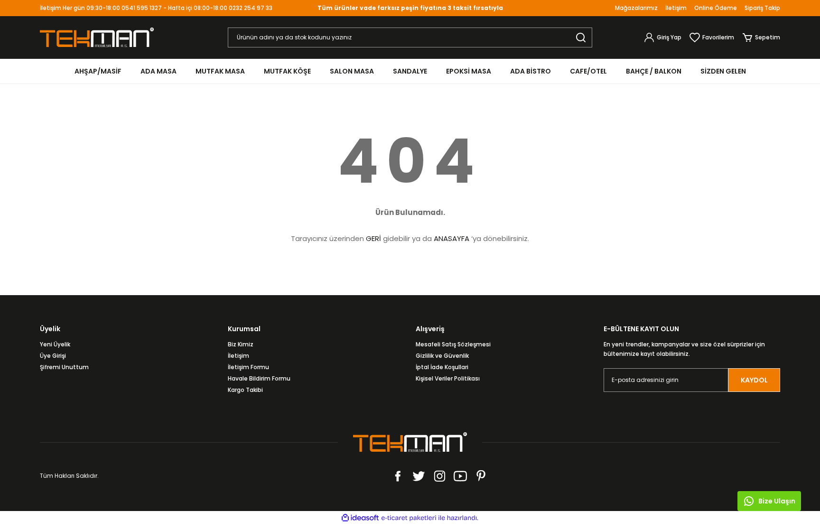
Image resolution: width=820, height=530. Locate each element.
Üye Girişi (53, 356)
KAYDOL (754, 380)
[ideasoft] (360, 517)
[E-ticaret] (409, 518)
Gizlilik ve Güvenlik (442, 356)
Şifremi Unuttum (64, 367)
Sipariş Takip (762, 8)
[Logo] (97, 37)
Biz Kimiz (240, 344)
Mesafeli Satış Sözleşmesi (453, 344)
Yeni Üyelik (55, 344)
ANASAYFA (451, 238)
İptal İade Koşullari (442, 367)
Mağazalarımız (636, 8)
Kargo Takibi (245, 390)
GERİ (373, 238)
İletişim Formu (248, 367)
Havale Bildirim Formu (259, 378)
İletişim (676, 8)
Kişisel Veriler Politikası (448, 378)
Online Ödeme (715, 8)
